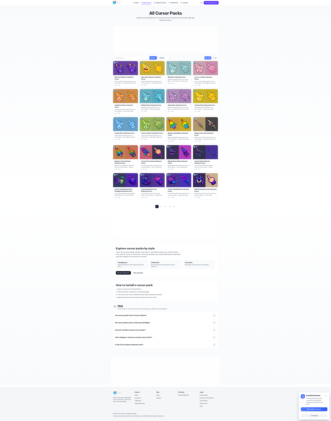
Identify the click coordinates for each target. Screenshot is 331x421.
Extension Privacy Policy (207, 398)
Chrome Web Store (183, 395)
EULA (201, 406)
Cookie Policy (204, 400)
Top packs (138, 398)
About (158, 395)
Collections (138, 400)
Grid (208, 58)
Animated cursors (140, 403)
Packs (136, 395)
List (215, 58)
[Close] (326, 395)
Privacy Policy (204, 395)
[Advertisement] (165, 39)
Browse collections (123, 273)
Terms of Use (203, 403)
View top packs (138, 273)
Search (153, 58)
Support (158, 398)
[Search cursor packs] (201, 2)
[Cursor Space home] (116, 3)
